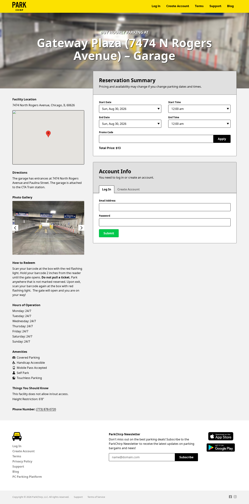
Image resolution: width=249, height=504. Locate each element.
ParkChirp (19, 6)
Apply (222, 139)
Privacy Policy (22, 461)
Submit (109, 233)
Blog (230, 6)
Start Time (174, 102)
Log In (156, 6)
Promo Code (106, 132)
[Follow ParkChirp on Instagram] (235, 497)
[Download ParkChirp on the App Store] (220, 436)
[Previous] (15, 228)
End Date (104, 117)
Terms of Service (96, 497)
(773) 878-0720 (46, 409)
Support (215, 6)
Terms (199, 6)
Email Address (107, 200)
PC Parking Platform (27, 477)
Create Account (177, 6)
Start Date (105, 102)
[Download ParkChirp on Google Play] (221, 447)
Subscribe (186, 457)
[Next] (81, 228)
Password (104, 215)
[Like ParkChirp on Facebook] (230, 497)
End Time (173, 117)
